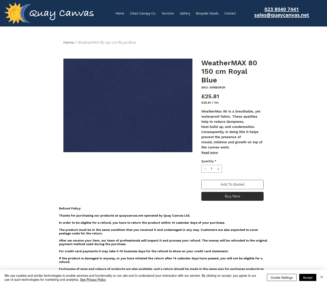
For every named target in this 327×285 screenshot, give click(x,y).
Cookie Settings (282, 277)
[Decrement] (204, 169)
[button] (207, 13)
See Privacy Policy (93, 279)
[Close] (321, 277)
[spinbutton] (211, 169)
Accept (308, 277)
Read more (209, 152)
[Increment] (218, 169)
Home (68, 42)
